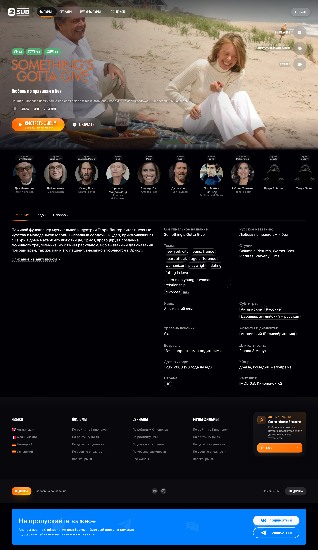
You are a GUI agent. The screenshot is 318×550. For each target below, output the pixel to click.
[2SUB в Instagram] (163, 491)
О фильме (20, 215)
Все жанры (80, 459)
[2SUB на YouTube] (154, 491)
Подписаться (280, 520)
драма (245, 367)
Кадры (40, 215)
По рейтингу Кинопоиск (89, 429)
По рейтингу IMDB (85, 437)
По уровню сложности (89, 451)
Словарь (60, 215)
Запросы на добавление (50, 491)
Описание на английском (34, 259)
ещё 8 (186, 292)
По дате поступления (88, 444)
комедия (261, 367)
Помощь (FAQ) (272, 491)
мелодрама (281, 367)
